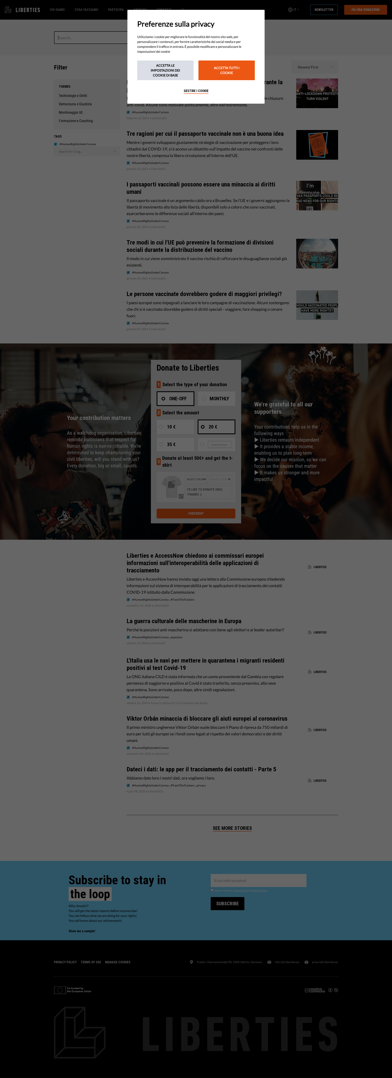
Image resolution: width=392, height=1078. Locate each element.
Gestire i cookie (196, 91)
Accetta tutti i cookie (226, 70)
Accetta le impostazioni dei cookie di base (165, 70)
